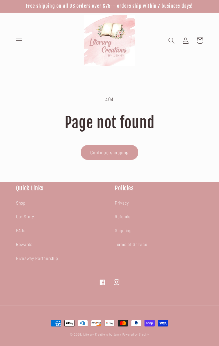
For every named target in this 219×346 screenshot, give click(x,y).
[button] (19, 40)
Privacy (122, 203)
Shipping (123, 230)
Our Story (25, 217)
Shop (21, 203)
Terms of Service (131, 244)
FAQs (21, 230)
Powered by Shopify (135, 334)
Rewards (24, 244)
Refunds (123, 217)
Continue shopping (109, 152)
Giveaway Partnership (37, 258)
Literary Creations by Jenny (102, 334)
